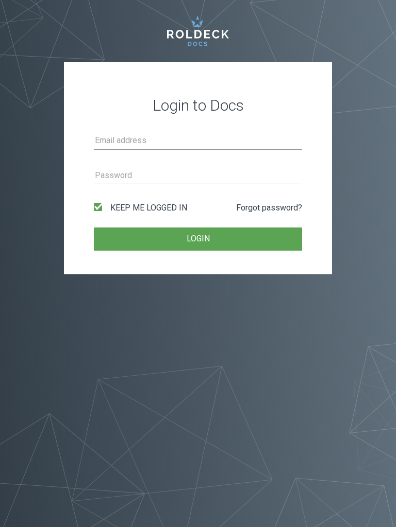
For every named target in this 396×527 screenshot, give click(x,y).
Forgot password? (269, 208)
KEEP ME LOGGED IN (148, 208)
